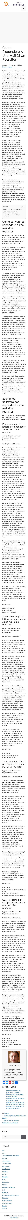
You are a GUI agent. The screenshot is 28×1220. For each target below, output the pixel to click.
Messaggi (5, 1192)
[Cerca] (23, 1137)
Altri (3, 1150)
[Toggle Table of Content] (22, 206)
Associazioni (6, 1161)
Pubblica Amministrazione (10, 1195)
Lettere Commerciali (8, 1187)
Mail (3, 1190)
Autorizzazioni (6, 1163)
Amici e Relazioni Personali (10, 1155)
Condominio (6, 1169)
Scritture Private (7, 1203)
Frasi (3, 1179)
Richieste (5, 1198)
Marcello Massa (7, 67)
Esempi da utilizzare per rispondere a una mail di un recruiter (12, 215)
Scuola (4, 1206)
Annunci (4, 1158)
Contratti (5, 1171)
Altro (3, 1153)
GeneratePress (14, 1217)
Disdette (5, 1177)
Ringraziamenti (7, 1200)
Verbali (4, 1208)
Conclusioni (5, 1166)
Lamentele (5, 1182)
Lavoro (6, 1113)
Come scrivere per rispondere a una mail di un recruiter (13, 210)
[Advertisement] (14, 27)
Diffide (4, 1174)
